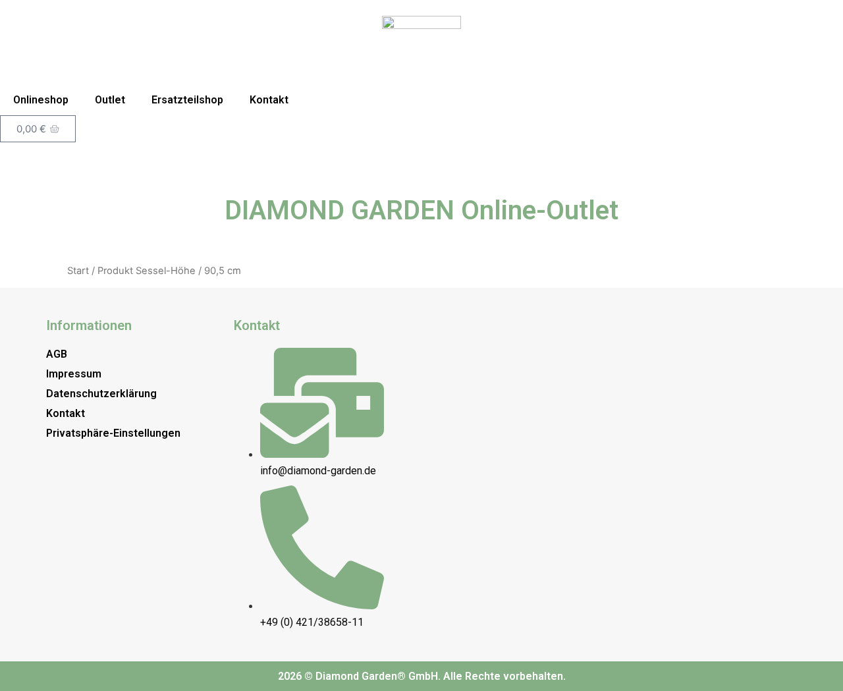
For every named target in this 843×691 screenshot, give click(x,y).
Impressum (73, 374)
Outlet (110, 100)
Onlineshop (40, 100)
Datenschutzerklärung (101, 393)
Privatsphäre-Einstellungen (113, 433)
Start (78, 271)
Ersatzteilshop (187, 100)
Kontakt (269, 100)
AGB (56, 354)
